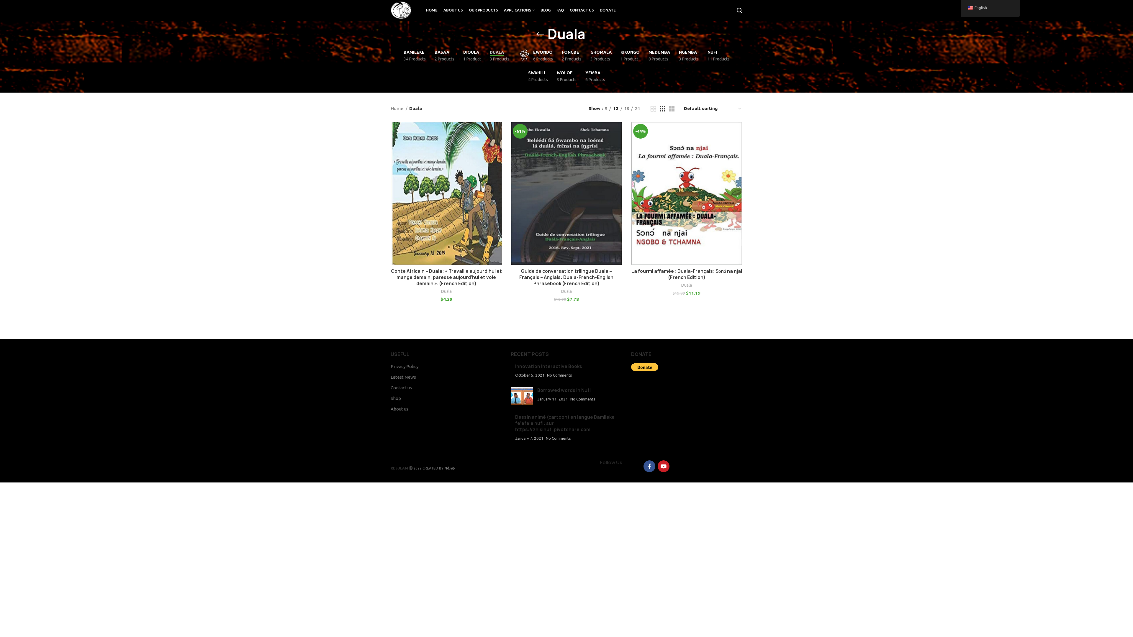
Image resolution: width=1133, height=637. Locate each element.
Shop (396, 398)
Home (397, 108)
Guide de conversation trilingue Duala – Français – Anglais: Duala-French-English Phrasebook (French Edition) (566, 277)
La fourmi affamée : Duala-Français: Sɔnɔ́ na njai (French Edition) (686, 274)
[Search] (739, 10)
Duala (446, 291)
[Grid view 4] (671, 108)
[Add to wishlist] (497, 158)
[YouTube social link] (663, 466)
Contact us (401, 387)
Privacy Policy (404, 366)
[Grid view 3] (662, 108)
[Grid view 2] (653, 108)
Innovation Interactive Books (548, 366)
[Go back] (540, 34)
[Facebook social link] (649, 466)
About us (399, 408)
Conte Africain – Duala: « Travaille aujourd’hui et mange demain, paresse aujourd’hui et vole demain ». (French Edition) (446, 277)
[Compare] (497, 131)
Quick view (497, 144)
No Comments (559, 375)
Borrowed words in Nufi (564, 390)
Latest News (403, 377)
